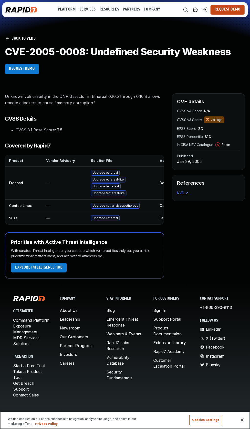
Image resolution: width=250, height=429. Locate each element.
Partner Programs (77, 345)
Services (87, 9)
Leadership (70, 319)
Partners (131, 9)
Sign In (159, 310)
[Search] (185, 9)
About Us (69, 310)
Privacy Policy (46, 424)
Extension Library (169, 342)
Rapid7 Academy (169, 351)
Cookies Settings (205, 420)
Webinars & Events (123, 333)
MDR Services (26, 337)
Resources (109, 9)
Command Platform (31, 320)
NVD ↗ (182, 193)
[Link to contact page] (195, 9)
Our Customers (74, 336)
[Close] (242, 420)
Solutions (22, 343)
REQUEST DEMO (22, 69)
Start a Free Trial (29, 365)
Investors (68, 354)
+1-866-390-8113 (216, 307)
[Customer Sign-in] (205, 9)
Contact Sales (26, 395)
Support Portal (167, 319)
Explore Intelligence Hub (38, 268)
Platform (67, 9)
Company (152, 9)
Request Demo (227, 9)
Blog (110, 310)
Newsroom (70, 328)
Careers (67, 363)
